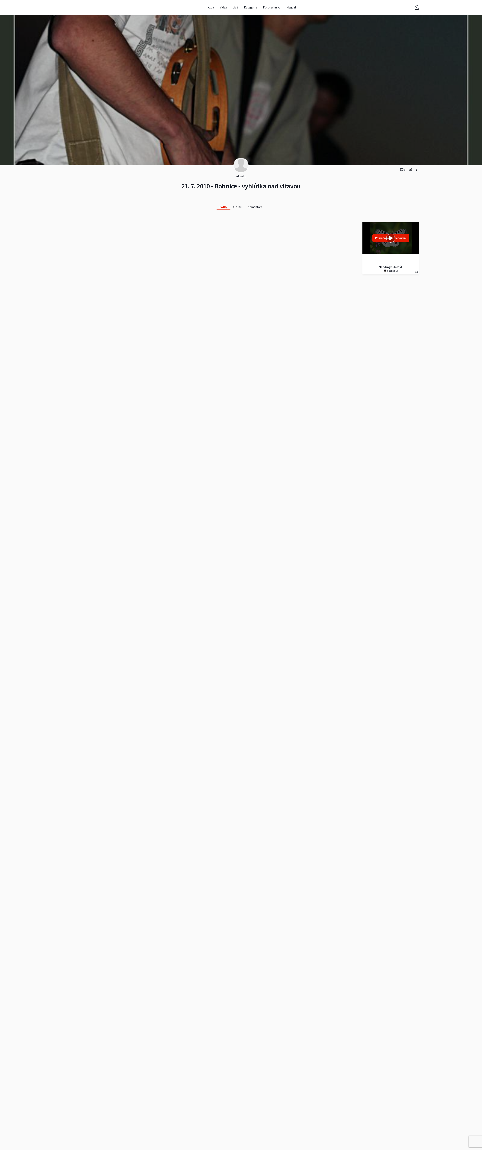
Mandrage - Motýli (391, 267)
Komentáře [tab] (255, 207)
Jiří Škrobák (392, 270)
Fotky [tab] (223, 207)
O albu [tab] (237, 207)
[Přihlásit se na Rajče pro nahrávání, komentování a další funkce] (416, 7)
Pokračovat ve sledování (390, 238)
